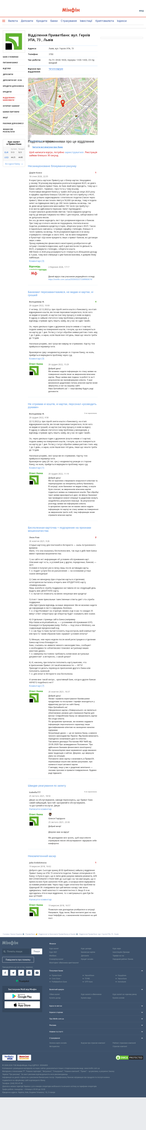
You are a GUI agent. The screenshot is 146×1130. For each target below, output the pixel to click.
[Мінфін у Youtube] (37, 973)
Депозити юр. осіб (12, 80)
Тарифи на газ (118, 956)
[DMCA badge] (129, 1057)
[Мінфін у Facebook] (5, 973)
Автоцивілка (54, 1046)
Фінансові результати (9, 130)
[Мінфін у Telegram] (13, 973)
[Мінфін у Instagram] (29, 973)
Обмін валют (54, 994)
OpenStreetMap (36, 141)
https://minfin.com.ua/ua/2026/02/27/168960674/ (70, 279)
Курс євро (117, 949)
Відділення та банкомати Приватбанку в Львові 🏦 (58, 934)
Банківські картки (88, 952)
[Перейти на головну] (73, 11)
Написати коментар (40, 809)
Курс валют (54, 949)
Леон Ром (34, 537)
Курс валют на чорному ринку (125, 994)
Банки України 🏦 (18, 934)
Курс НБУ (53, 952)
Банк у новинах (10, 57)
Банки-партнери (11, 112)
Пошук (37, 951)
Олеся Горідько (56, 818)
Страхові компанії (120, 1046)
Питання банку (10, 62)
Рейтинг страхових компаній (124, 1043)
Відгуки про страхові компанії (93, 1043)
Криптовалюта (104, 20)
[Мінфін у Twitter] (21, 973)
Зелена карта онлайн (58, 1043)
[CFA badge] (39, 1057)
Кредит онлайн (87, 959)
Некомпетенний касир (42, 856)
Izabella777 (34, 792)
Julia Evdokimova (37, 862)
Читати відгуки (56, 68)
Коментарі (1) (36, 467)
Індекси (122, 20)
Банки (54, 20)
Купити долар (54, 998)
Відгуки (7, 68)
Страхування (69, 20)
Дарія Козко (35, 172)
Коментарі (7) (36, 685)
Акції (5, 117)
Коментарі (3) (36, 261)
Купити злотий (118, 998)
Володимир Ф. (36, 301)
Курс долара (86, 949)
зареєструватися (74, 152)
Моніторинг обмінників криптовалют (64, 963)
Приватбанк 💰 (31, 934)
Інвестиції (86, 20)
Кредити (41, 20)
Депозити (27, 20)
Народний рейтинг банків (123, 959)
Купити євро (86, 998)
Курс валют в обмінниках (91, 994)
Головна (6, 934)
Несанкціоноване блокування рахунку (52, 166)
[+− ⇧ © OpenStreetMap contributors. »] (63, 106)
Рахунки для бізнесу (13, 123)
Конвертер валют (56, 959)
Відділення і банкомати (9, 98)
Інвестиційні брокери (121, 952)
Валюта (13, 20)
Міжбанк (52, 956)
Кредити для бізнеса (13, 86)
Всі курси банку (12, 163)
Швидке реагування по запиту (47, 785)
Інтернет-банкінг (11, 106)
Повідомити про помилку (18, 960)
